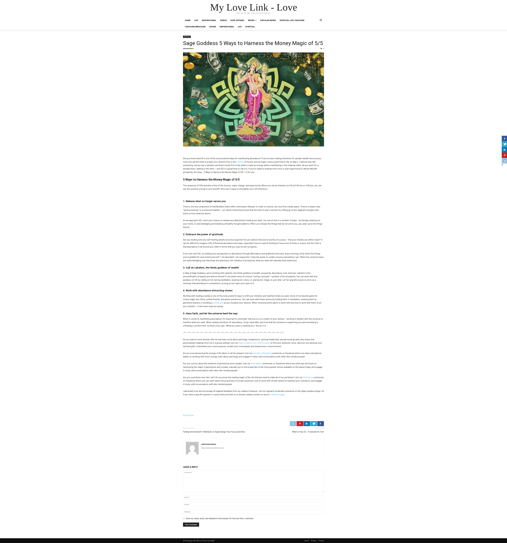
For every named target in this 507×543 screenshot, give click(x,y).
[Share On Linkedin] (307, 423)
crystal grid (218, 302)
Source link (188, 415)
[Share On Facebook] (320, 423)
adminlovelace (188, 48)
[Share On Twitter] (313, 423)
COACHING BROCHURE (195, 26)
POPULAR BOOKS (268, 20)
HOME (188, 20)
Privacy (313, 540)
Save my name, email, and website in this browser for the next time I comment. (220, 518)
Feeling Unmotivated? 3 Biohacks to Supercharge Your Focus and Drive (214, 432)
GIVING (212, 26)
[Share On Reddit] (293, 423)
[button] (321, 20)
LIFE (196, 20)
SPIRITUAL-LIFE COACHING (292, 20)
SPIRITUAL (250, 26)
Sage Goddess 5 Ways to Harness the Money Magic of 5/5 (253, 43)
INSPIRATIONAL (209, 20)
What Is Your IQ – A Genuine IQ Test (308, 432)
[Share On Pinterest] (300, 423)
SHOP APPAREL (237, 20)
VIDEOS (223, 20)
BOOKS (251, 20)
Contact (321, 540)
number (240, 162)
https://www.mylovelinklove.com (212, 448)
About (306, 540)
